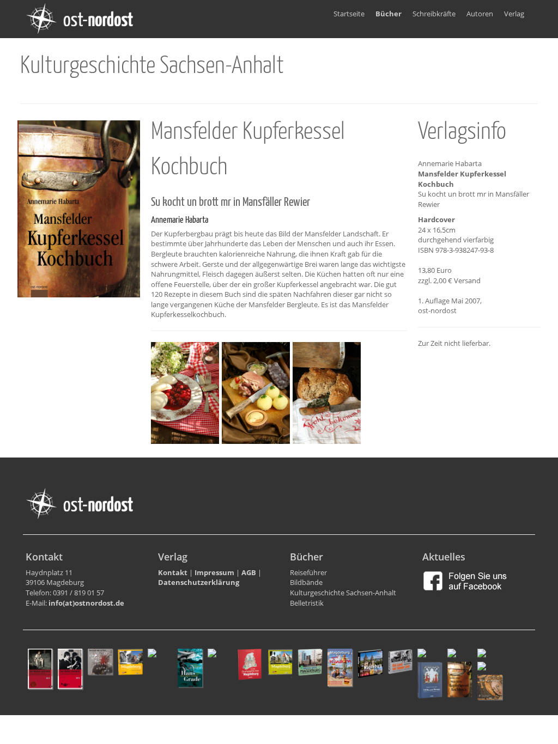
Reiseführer (308, 572)
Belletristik (307, 603)
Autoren (479, 14)
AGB (248, 572)
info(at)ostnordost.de (86, 603)
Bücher (388, 14)
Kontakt (172, 572)
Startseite (349, 14)
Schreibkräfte (434, 14)
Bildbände (306, 582)
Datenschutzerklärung (198, 582)
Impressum (214, 572)
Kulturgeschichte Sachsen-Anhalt (343, 592)
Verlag (514, 14)
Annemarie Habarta (179, 220)
